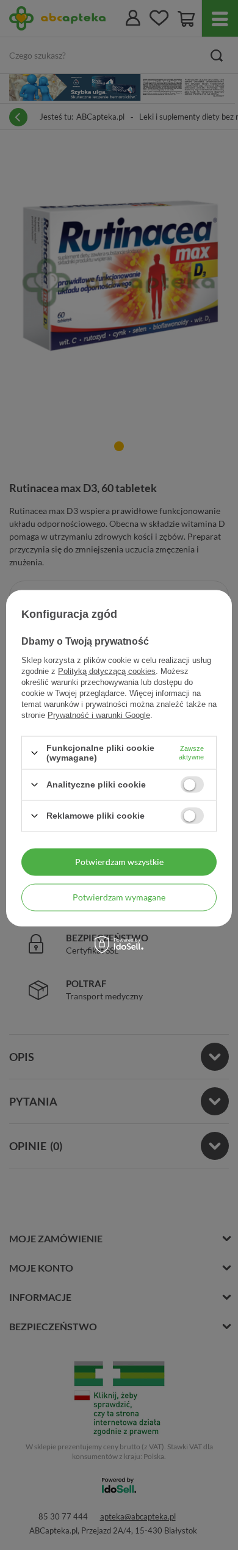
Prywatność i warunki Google (99, 715)
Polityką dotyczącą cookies (107, 671)
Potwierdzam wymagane (119, 897)
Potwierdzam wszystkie (119, 861)
